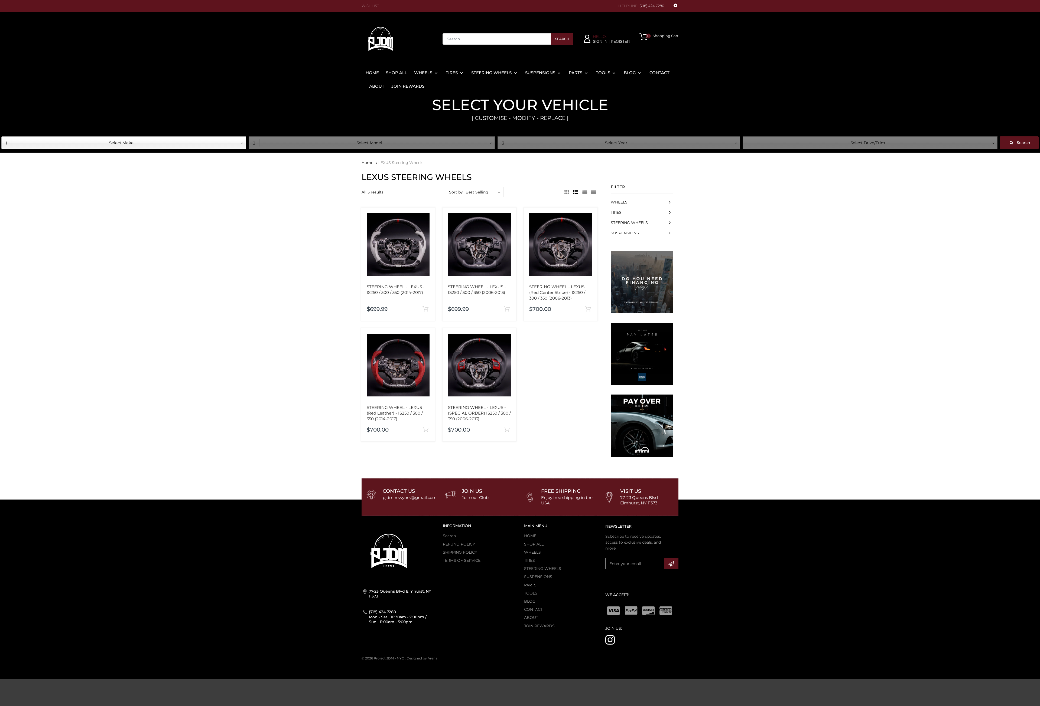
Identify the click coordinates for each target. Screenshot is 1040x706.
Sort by (456, 192)
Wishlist (370, 6)
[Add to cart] (425, 309)
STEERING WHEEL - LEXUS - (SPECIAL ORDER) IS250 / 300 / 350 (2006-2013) (479, 413)
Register (620, 41)
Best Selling (477, 192)
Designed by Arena (422, 658)
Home (367, 162)
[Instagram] (610, 639)
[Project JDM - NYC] (380, 38)
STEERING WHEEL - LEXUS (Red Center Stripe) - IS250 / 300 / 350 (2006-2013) (557, 292)
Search (562, 39)
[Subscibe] (671, 563)
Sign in (600, 41)
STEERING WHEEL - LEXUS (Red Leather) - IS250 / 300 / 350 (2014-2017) (395, 413)
